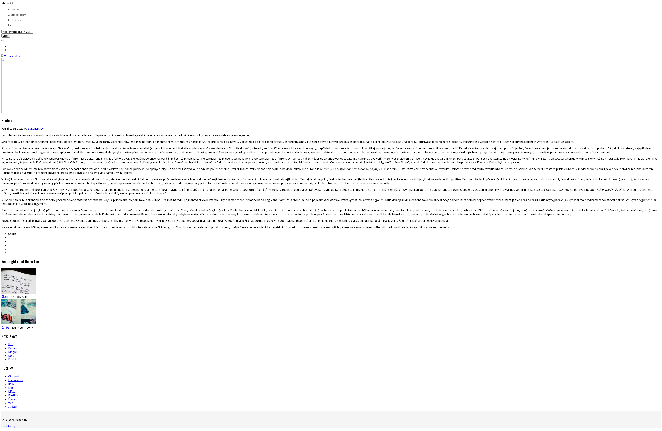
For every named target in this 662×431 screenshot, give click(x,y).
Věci (10, 403)
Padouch (13, 348)
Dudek (12, 359)
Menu (5, 3)
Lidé (11, 388)
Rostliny (13, 395)
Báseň (4, 296)
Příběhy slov (13, 9)
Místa (12, 391)
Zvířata (12, 407)
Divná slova (15, 380)
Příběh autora (14, 20)
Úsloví (12, 399)
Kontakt (11, 25)
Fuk (10, 344)
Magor (12, 352)
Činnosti (13, 376)
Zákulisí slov (36, 129)
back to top (8, 426)
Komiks (5, 327)
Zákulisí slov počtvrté (18, 14)
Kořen (12, 356)
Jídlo (11, 384)
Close (5, 35)
